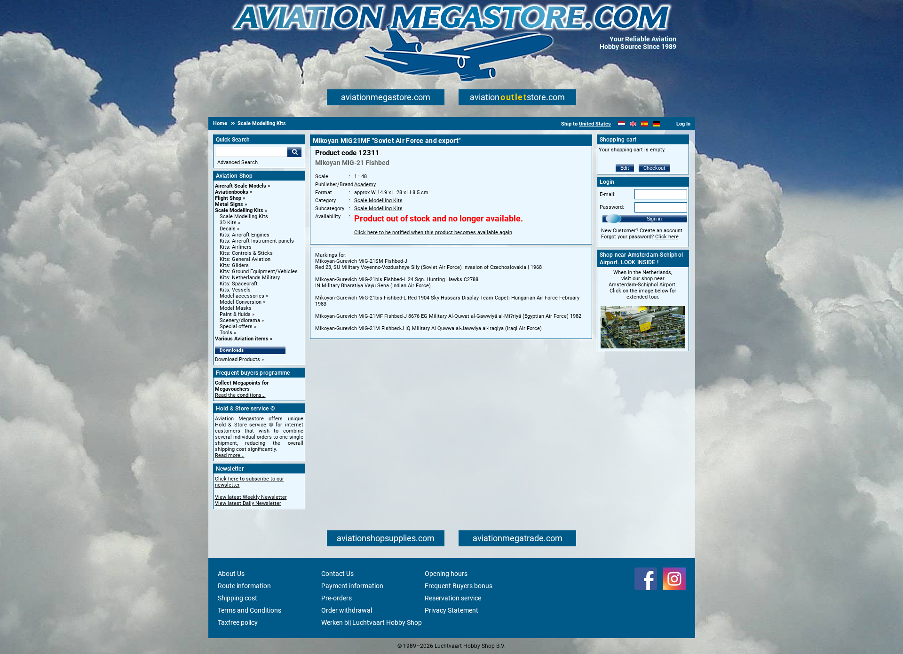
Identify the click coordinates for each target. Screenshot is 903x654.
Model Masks (236, 308)
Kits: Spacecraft (239, 284)
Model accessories (242, 296)
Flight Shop (228, 198)
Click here (667, 237)
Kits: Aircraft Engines (244, 235)
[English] (633, 124)
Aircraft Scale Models (240, 186)
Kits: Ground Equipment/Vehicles (259, 271)
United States (595, 124)
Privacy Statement (451, 610)
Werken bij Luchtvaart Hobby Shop (371, 622)
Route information (244, 586)
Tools (226, 333)
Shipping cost (237, 598)
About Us (231, 573)
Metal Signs (229, 204)
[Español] (644, 124)
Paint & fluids (235, 314)
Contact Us (337, 573)
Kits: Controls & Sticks (246, 253)
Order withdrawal (346, 610)
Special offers (236, 326)
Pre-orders (336, 598)
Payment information (352, 586)
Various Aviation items (242, 339)
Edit (624, 168)
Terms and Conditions (249, 610)
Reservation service (453, 598)
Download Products (237, 359)
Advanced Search (237, 162)
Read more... (230, 455)
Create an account (661, 231)
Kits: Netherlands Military (250, 278)
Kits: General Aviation (245, 259)
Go (294, 152)
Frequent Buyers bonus (458, 586)
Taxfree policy (238, 622)
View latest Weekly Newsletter (251, 497)
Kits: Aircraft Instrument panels (257, 241)
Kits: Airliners (236, 247)
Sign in (654, 218)
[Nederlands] (621, 124)
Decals (228, 229)
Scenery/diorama (240, 320)
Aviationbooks (231, 192)
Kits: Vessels (235, 290)
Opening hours (446, 573)
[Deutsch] (656, 124)
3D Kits (228, 223)
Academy (365, 184)
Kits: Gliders (234, 265)
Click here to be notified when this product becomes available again (433, 232)
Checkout (654, 168)
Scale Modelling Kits (239, 210)
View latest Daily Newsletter (248, 503)
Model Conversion (240, 302)
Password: (612, 207)
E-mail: (608, 194)
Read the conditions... (240, 395)
